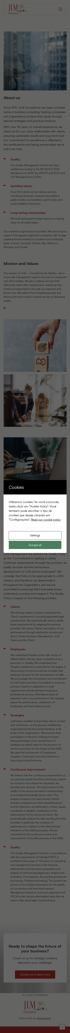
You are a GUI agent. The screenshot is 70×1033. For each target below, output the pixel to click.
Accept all (35, 545)
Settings (35, 535)
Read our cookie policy (46, 519)
